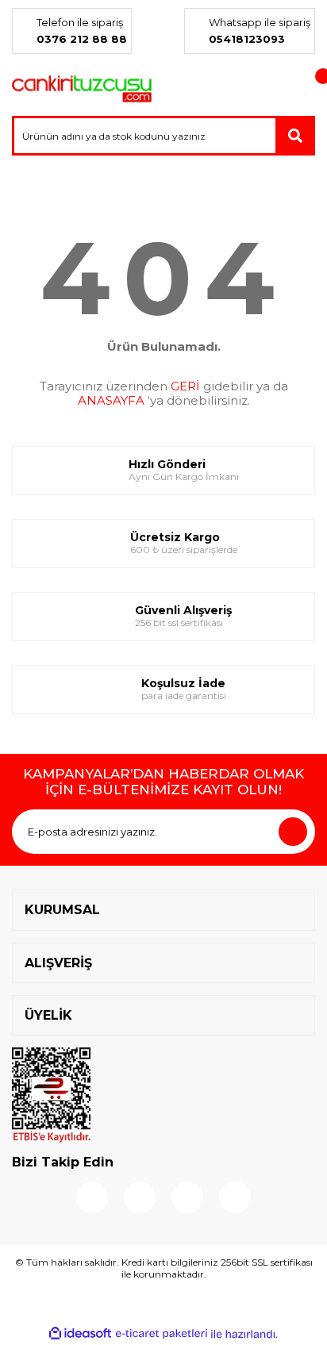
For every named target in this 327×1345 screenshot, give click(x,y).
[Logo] (82, 89)
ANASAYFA (111, 400)
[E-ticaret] (161, 1333)
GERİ (185, 386)
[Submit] (293, 831)
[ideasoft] (80, 1334)
